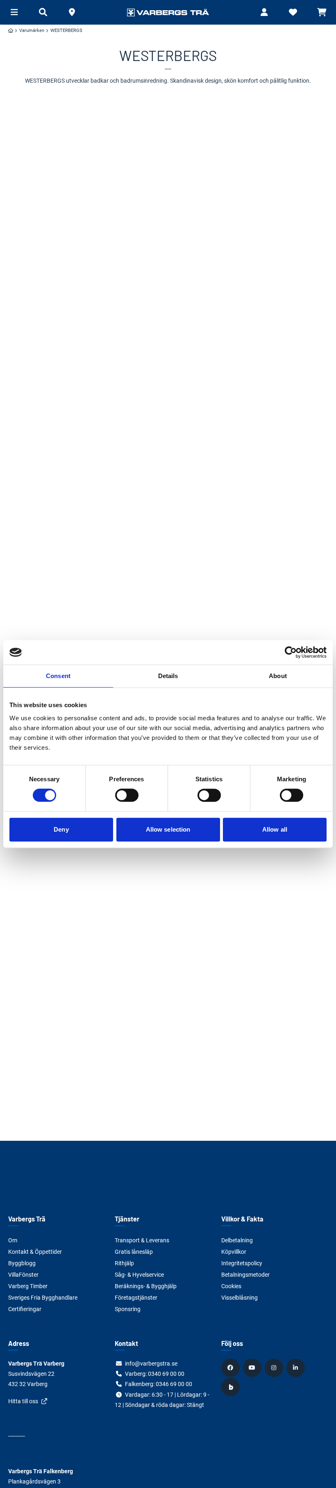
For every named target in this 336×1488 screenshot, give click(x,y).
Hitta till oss (23, 1401)
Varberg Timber (28, 1286)
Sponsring (128, 1309)
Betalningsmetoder (245, 1274)
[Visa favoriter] (293, 12)
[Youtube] (253, 1367)
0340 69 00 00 (166, 1373)
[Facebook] (231, 1367)
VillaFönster (23, 1274)
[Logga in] (264, 12)
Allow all (274, 829)
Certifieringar (24, 1309)
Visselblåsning (239, 1297)
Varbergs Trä (26, 1219)
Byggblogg (22, 1263)
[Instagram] (275, 1367)
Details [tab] (168, 675)
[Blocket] (231, 1387)
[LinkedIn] (296, 1367)
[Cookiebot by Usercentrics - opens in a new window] (291, 652)
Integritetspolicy (241, 1263)
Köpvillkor (233, 1251)
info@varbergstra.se (151, 1363)
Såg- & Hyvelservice (139, 1274)
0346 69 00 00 (174, 1384)
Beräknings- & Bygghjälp (146, 1286)
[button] (71, 12)
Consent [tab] (58, 675)
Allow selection (168, 829)
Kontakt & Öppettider (35, 1251)
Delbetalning (237, 1240)
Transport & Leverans (142, 1240)
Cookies (231, 1286)
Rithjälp (124, 1263)
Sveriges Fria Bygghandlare (42, 1297)
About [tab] (278, 675)
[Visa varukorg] (321, 12)
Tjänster (127, 1219)
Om (12, 1240)
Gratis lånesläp (134, 1251)
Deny (61, 829)
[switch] (126, 795)
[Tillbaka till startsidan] (168, 12)
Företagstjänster (136, 1297)
